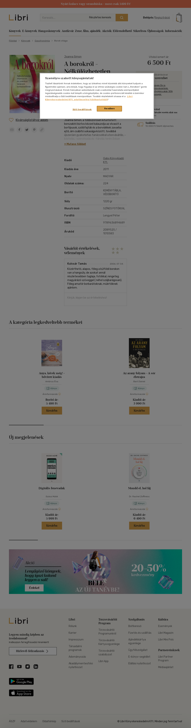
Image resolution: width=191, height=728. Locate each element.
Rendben (109, 108)
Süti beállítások (82, 109)
